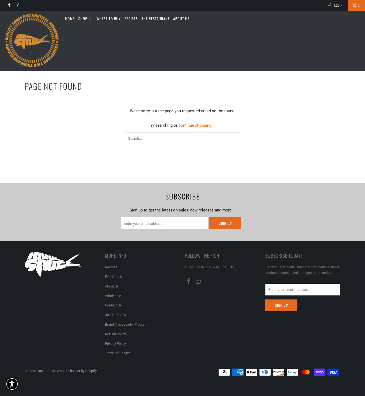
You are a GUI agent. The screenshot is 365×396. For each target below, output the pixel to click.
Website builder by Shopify (77, 371)
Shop (83, 18)
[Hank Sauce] (32, 41)
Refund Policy (115, 334)
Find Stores (113, 277)
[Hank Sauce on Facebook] (9, 5)
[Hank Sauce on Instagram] (17, 5)
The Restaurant (155, 18)
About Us (181, 18)
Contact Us (113, 305)
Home (70, 18)
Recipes (131, 18)
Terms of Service (118, 353)
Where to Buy (108, 18)
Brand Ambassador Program (126, 324)
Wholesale (113, 296)
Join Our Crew (115, 315)
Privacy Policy (115, 344)
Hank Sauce (46, 371)
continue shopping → (197, 125)
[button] (12, 384)
